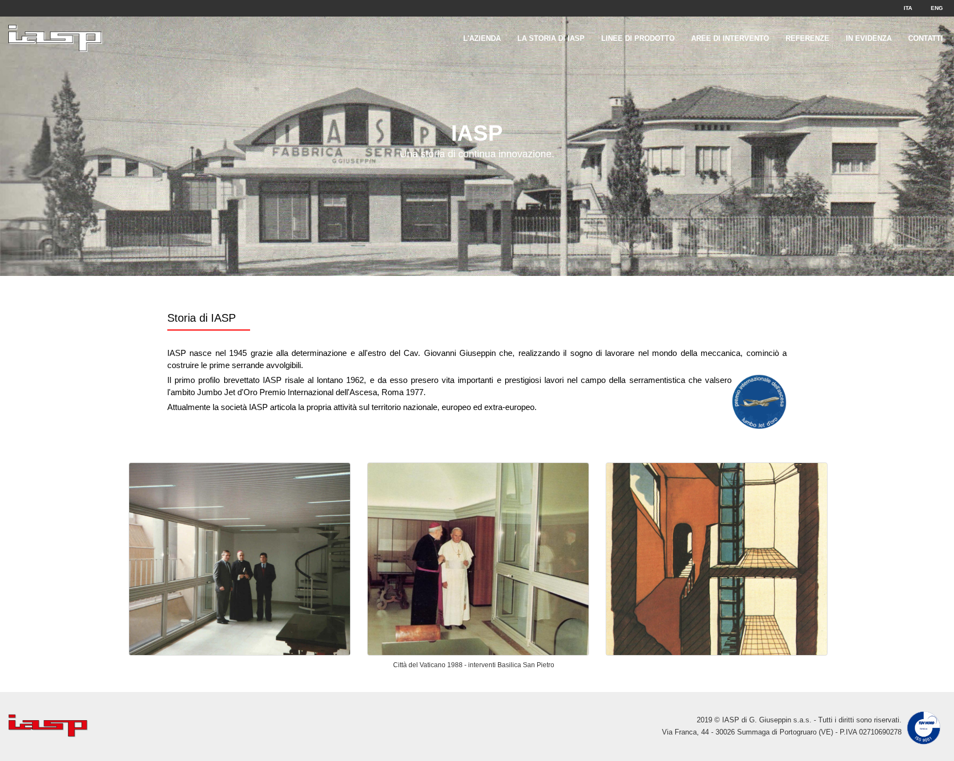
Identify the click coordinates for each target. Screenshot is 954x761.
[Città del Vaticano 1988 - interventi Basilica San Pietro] (478, 559)
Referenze (807, 38)
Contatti (925, 38)
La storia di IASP (551, 38)
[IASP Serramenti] (55, 30)
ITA (908, 8)
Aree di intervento (730, 38)
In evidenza (869, 38)
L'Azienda (482, 38)
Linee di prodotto (638, 38)
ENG (937, 8)
